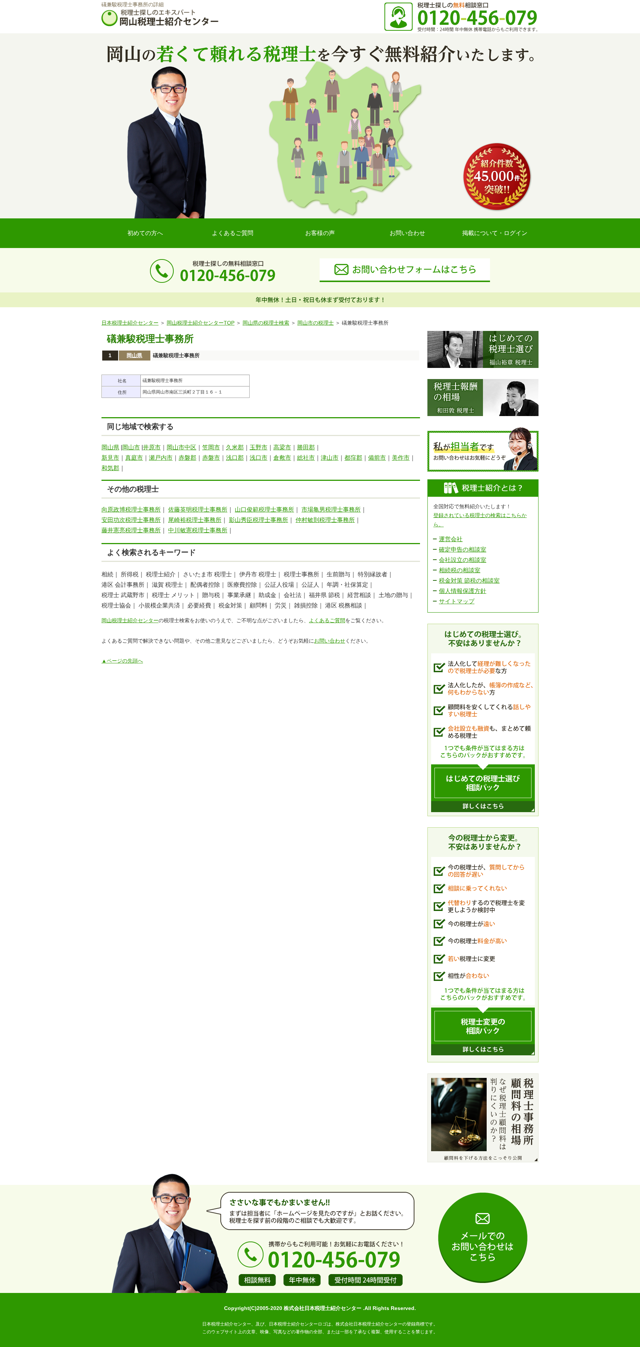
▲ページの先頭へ (122, 661)
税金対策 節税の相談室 (469, 580)
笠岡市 (211, 447)
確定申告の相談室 (462, 549)
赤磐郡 (187, 458)
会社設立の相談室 (462, 560)
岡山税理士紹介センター (130, 620)
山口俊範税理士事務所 (264, 509)
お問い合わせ (407, 233)
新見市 (110, 458)
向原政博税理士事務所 (131, 509)
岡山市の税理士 (315, 323)
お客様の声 (320, 233)
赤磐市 (211, 458)
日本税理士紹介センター (130, 323)
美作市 (401, 458)
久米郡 (235, 447)
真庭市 (134, 458)
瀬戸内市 (161, 458)
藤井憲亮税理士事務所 (131, 530)
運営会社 (451, 539)
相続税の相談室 (459, 570)
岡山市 (131, 447)
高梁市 (282, 447)
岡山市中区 (181, 447)
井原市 (152, 447)
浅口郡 (235, 458)
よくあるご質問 (232, 233)
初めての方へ (145, 233)
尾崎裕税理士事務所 (194, 520)
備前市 (377, 458)
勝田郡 (306, 447)
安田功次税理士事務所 (131, 520)
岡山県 (134, 355)
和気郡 (110, 468)
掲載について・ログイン (494, 233)
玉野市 (258, 447)
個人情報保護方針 (462, 591)
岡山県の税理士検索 (266, 323)
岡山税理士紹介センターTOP (200, 323)
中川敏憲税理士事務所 (197, 530)
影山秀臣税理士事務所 (258, 520)
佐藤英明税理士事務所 (197, 509)
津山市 (330, 458)
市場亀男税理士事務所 (331, 509)
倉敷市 (282, 458)
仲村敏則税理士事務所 (325, 520)
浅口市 (258, 458)
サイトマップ (456, 601)
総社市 (306, 458)
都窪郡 (353, 458)
